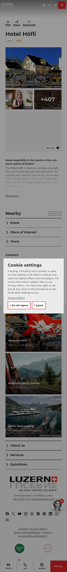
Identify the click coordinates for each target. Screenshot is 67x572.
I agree (38, 305)
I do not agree (19, 305)
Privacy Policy (16, 297)
